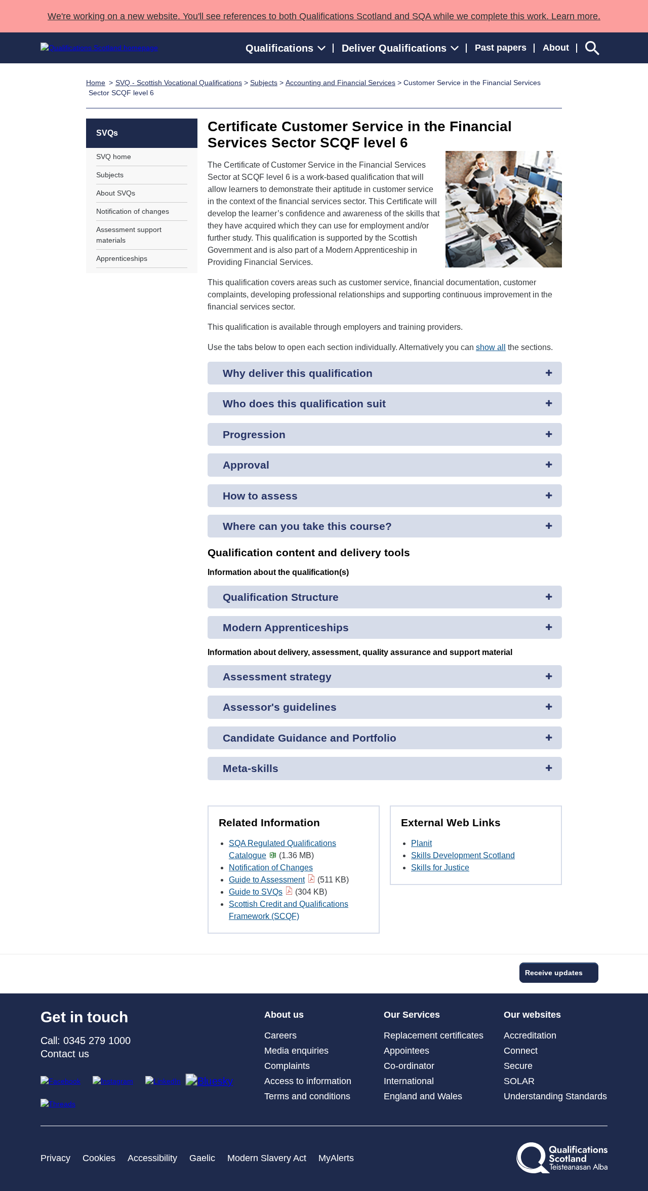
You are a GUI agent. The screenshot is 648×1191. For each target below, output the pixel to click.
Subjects (263, 83)
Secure (518, 1066)
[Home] (99, 48)
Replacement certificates (433, 1035)
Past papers (500, 48)
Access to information (307, 1081)
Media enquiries (296, 1051)
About (556, 48)
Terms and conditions (307, 1096)
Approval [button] (246, 465)
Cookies (99, 1158)
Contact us (64, 1053)
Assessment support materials (128, 234)
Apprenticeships (121, 258)
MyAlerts (336, 1158)
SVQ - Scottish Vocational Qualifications (178, 83)
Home (95, 83)
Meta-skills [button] (250, 768)
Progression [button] (254, 434)
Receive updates (554, 973)
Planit (421, 843)
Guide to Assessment (267, 879)
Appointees (406, 1051)
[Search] (592, 47)
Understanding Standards (555, 1096)
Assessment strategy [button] (277, 676)
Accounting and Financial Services (340, 83)
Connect (521, 1051)
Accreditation (530, 1035)
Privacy (55, 1158)
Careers (280, 1035)
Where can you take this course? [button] (307, 526)
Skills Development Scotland (463, 855)
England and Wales (423, 1096)
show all (491, 347)
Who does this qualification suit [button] (304, 403)
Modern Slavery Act (266, 1158)
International (409, 1081)
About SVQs (115, 193)
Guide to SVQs (255, 892)
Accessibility (152, 1158)
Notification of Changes (271, 867)
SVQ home (113, 156)
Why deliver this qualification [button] (298, 373)
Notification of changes (132, 211)
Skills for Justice (440, 867)
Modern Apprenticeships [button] (286, 627)
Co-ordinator (409, 1066)
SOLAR (519, 1081)
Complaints (287, 1066)
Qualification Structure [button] (281, 597)
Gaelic (202, 1158)
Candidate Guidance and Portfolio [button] (309, 738)
